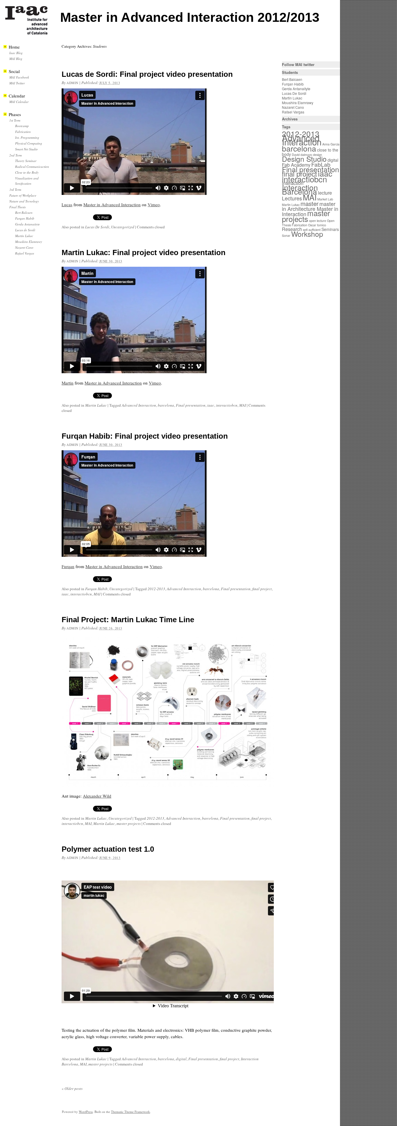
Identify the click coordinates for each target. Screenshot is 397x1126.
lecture (325, 192)
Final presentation (190, 405)
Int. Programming (27, 137)
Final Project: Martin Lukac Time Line (128, 619)
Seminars (330, 229)
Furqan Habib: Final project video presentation (145, 436)
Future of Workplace (22, 195)
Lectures (292, 198)
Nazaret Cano (24, 247)
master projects (129, 823)
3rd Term (15, 189)
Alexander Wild (97, 796)
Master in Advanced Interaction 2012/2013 (189, 17)
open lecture (317, 220)
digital (181, 1058)
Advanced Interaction (139, 405)
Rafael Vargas (24, 253)
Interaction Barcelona (300, 189)
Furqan (68, 566)
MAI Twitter (17, 83)
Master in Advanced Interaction (112, 204)
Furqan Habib (96, 588)
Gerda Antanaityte (27, 224)
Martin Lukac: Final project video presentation (144, 252)
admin (72, 83)
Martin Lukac (96, 405)
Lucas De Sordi (97, 227)
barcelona (166, 405)
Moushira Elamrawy (28, 241)
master (310, 203)
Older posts (72, 1088)
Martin (68, 383)
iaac (210, 405)
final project (262, 588)
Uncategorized (122, 227)
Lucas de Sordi (25, 230)
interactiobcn (226, 405)
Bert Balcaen (24, 212)
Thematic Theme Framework (130, 1111)
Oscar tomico (317, 225)
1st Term (14, 120)
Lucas (67, 204)
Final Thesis (17, 207)
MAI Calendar (18, 101)
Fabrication (23, 131)
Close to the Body (27, 172)
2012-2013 (156, 588)
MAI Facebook (19, 77)
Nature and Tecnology (24, 201)
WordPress (86, 1111)
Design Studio (304, 159)
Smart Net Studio (26, 149)
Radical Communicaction (32, 166)
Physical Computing (28, 143)
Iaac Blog (16, 53)
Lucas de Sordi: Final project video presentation (147, 74)
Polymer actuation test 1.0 (108, 849)
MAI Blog (15, 58)
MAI (242, 405)
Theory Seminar (25, 161)
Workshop (307, 234)
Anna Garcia (330, 144)
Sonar (286, 235)
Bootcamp (22, 126)
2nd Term (15, 155)
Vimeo (154, 204)
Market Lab (325, 199)
